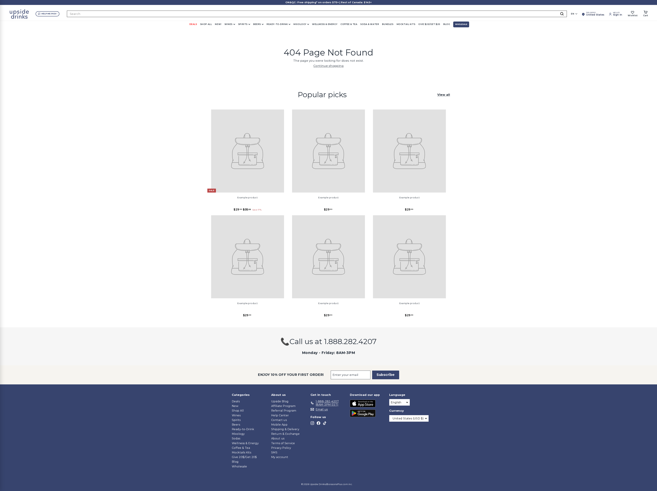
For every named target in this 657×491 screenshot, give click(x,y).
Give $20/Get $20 (429, 24)
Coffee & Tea (348, 24)
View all (443, 94)
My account (279, 457)
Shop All (206, 24)
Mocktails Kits (241, 452)
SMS (274, 452)
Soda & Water (369, 24)
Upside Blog (280, 401)
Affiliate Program (283, 406)
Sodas (236, 438)
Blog (446, 24)
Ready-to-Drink (277, 24)
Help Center (280, 415)
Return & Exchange (285, 433)
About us (277, 438)
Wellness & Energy (324, 24)
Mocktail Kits (406, 24)
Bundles (387, 24)
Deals (193, 24)
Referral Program (283, 410)
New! (218, 24)
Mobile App (279, 424)
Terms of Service (283, 443)
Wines (228, 24)
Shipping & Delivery (285, 429)
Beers (257, 24)
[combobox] (317, 14)
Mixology (299, 24)
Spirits (243, 24)
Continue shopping (328, 65)
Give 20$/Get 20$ (244, 457)
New (235, 406)
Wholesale (461, 24)
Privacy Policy (281, 447)
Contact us (279, 420)
